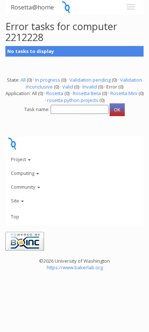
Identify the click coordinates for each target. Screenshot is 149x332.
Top (15, 216)
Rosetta (54, 93)
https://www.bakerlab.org (75, 267)
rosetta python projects (72, 100)
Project (19, 159)
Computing (23, 173)
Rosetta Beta (87, 93)
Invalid (89, 86)
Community (24, 187)
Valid (67, 86)
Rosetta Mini (123, 93)
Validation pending (90, 80)
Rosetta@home (32, 7)
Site (15, 200)
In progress (47, 80)
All (23, 80)
